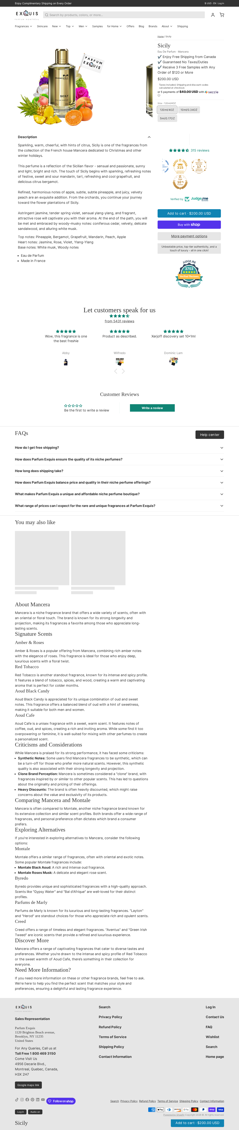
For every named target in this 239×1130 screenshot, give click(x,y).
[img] (119, 316)
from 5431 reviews (119, 321)
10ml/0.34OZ (189, 109)
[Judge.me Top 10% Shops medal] (184, 182)
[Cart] (220, 15)
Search (104, 1007)
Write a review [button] (152, 408)
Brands (153, 26)
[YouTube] (43, 1101)
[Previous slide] (21, 81)
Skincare (42, 26)
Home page (215, 1057)
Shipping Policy (111, 1047)
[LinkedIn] (38, 1101)
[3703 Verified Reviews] (189, 288)
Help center (209, 435)
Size (167, 103)
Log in (221, 3)
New (55, 26)
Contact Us (215, 1017)
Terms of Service (113, 1037)
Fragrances (22, 26)
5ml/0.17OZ (167, 118)
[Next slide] (147, 81)
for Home (112, 26)
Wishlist (212, 1037)
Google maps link (28, 1085)
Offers (130, 26)
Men (81, 26)
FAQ (209, 1027)
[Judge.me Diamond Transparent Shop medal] (165, 166)
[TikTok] (17, 1101)
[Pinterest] (32, 1101)
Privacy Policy (110, 1017)
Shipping (182, 26)
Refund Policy (110, 1027)
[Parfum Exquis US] (27, 15)
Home (161, 36)
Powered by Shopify (173, 1114)
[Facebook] (27, 1101)
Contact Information (115, 1057)
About (165, 26)
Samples (97, 26)
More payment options (189, 236)
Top (68, 26)
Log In (210, 1007)
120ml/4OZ (167, 109)
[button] (189, 93)
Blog (141, 26)
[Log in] (211, 15)
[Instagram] (22, 1101)
